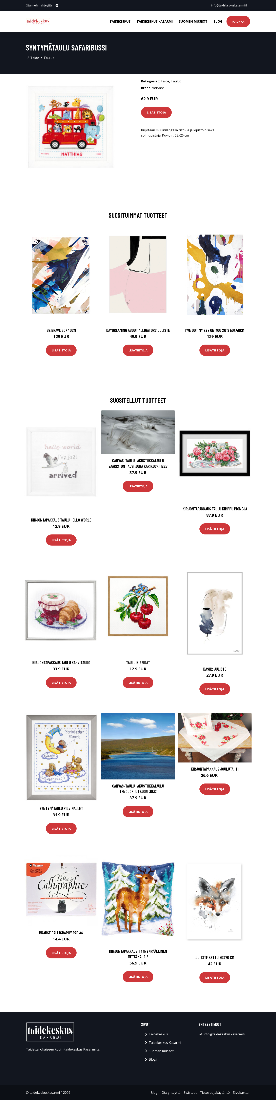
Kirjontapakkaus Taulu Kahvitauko (61, 662)
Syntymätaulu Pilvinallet (61, 808)
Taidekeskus (120, 21)
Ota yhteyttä (171, 1092)
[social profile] (57, 5)
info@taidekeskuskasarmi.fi (229, 5)
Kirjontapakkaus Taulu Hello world (61, 519)
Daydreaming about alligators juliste (138, 330)
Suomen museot (193, 21)
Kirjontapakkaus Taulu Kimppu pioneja (215, 508)
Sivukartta (241, 1092)
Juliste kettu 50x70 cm (214, 957)
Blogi (218, 21)
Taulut (49, 58)
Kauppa (238, 21)
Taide (34, 58)
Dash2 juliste (214, 668)
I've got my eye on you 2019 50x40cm (214, 330)
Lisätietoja (156, 112)
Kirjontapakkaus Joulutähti (215, 768)
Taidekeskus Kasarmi (155, 21)
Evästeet (190, 1092)
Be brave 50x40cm (61, 330)
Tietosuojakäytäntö (215, 1092)
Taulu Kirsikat (138, 662)
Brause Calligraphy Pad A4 (61, 932)
